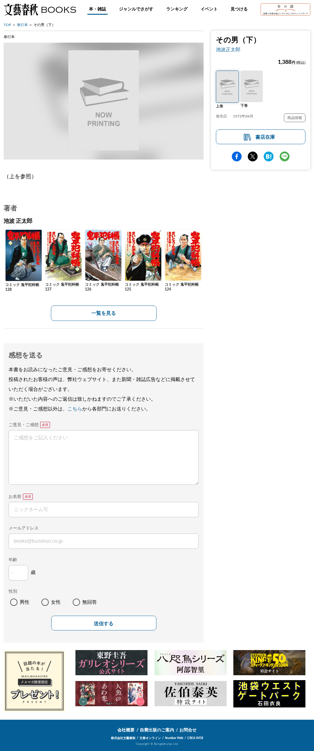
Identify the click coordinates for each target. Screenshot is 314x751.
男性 (24, 602)
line (284, 156)
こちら (74, 408)
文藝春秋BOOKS (40, 9)
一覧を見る (103, 313)
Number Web (174, 738)
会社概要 (126, 730)
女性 (56, 602)
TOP (7, 25)
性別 (13, 591)
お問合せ (188, 730)
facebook (237, 156)
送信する (103, 623)
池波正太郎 (228, 49)
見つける (239, 9)
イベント (209, 9)
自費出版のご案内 (157, 730)
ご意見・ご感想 (24, 425)
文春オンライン (150, 738)
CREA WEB (195, 738)
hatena (269, 156)
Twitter (253, 156)
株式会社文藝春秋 (123, 738)
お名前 (15, 497)
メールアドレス (24, 528)
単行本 (22, 25)
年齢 (13, 560)
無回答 (89, 602)
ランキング (177, 9)
